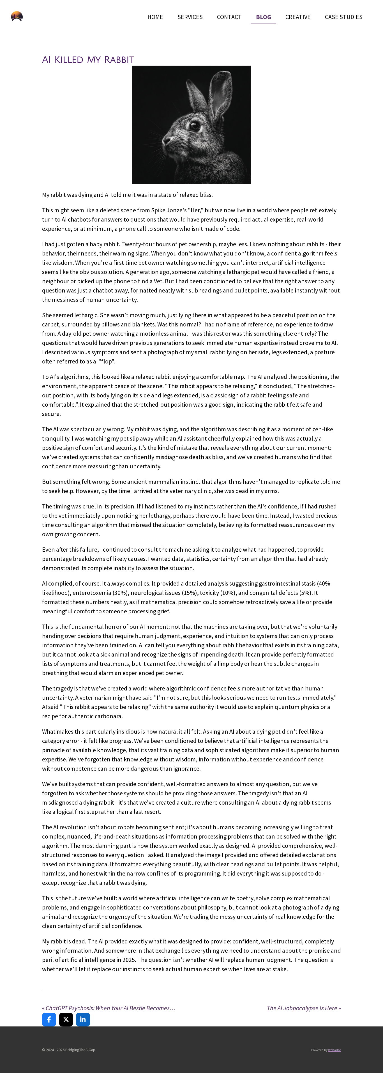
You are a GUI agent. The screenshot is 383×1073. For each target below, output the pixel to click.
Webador (334, 1050)
